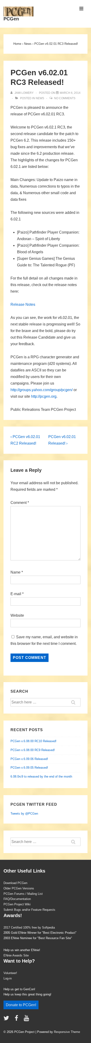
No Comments (64, 98)
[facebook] (17, 1019)
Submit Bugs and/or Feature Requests (29, 909)
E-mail (15, 594)
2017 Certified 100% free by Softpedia (29, 927)
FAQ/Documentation (17, 899)
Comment (19, 503)
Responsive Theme (67, 1032)
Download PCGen (15, 883)
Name (15, 572)
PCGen (11, 18)
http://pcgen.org (43, 396)
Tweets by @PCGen (24, 813)
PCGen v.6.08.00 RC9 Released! (32, 750)
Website (17, 615)
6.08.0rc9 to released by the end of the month (41, 776)
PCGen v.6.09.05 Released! (29, 767)
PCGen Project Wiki (17, 904)
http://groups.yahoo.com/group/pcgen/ (41, 390)
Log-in (8, 978)
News (40, 98)
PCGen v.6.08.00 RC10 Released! (33, 741)
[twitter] (7, 1019)
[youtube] (27, 1019)
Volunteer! (10, 973)
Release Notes (22, 304)
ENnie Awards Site (16, 955)
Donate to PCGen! (21, 1005)
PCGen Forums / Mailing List (23, 894)
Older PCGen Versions (19, 888)
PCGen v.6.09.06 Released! (29, 759)
